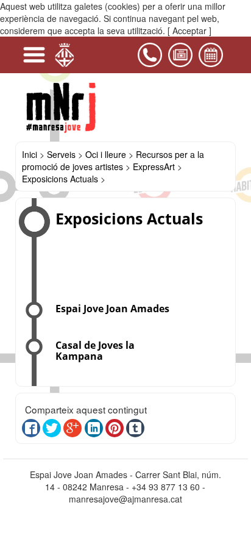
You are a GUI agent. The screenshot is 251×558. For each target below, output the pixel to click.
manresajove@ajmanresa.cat (125, 499)
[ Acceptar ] (189, 30)
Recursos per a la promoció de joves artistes (113, 160)
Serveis (61, 154)
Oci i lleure (105, 154)
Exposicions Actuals (61, 179)
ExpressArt (154, 166)
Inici (29, 154)
